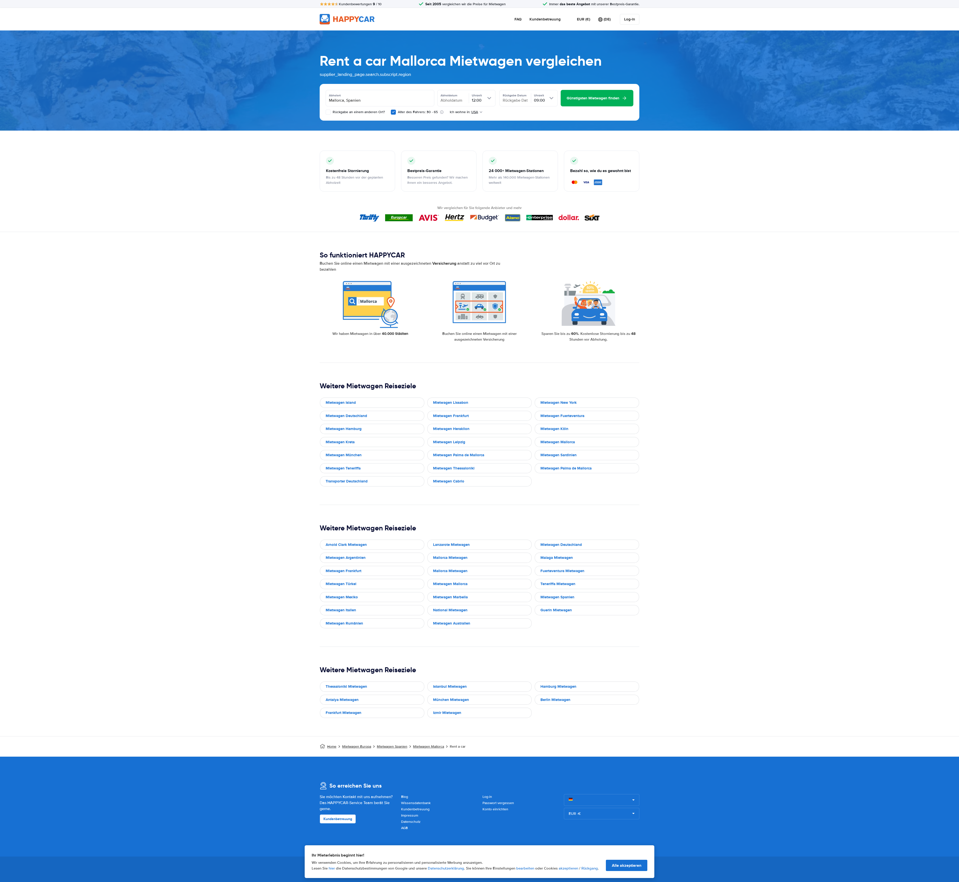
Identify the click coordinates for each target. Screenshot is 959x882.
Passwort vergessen (498, 803)
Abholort (335, 95)
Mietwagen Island (341, 402)
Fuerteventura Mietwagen (562, 571)
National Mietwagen (450, 610)
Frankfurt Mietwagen (343, 712)
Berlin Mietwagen (555, 699)
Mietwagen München (344, 455)
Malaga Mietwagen (556, 557)
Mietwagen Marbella (450, 597)
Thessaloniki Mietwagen (346, 686)
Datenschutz (411, 822)
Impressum (409, 815)
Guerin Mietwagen (556, 610)
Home (331, 746)
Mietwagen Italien (341, 610)
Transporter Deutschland (347, 481)
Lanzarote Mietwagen (451, 544)
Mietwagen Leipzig (449, 442)
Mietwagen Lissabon (450, 402)
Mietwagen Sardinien (558, 455)
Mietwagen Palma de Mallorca (458, 455)
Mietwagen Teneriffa (343, 468)
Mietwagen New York (558, 402)
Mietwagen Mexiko (342, 597)
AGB (404, 828)
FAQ (517, 19)
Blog (404, 797)
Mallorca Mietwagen (450, 557)
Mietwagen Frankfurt (451, 416)
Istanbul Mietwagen (450, 686)
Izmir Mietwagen (447, 712)
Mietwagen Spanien (557, 597)
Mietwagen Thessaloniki (454, 468)
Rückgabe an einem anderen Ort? (358, 112)
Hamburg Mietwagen (558, 686)
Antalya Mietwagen (342, 699)
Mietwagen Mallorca (557, 442)
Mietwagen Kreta (340, 442)
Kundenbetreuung (545, 19)
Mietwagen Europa (356, 746)
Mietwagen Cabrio (448, 481)
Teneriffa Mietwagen (557, 584)
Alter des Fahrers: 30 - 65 (418, 112)
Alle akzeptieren (626, 865)
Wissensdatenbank (416, 803)
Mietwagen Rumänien (344, 623)
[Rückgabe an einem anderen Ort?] (328, 112)
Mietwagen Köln (554, 429)
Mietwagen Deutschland (346, 416)
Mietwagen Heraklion (451, 429)
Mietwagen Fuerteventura (562, 416)
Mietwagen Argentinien (346, 557)
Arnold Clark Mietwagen (346, 544)
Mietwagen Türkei (341, 584)
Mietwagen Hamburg (344, 429)
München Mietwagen (451, 699)
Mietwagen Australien (451, 623)
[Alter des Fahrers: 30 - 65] (393, 112)
